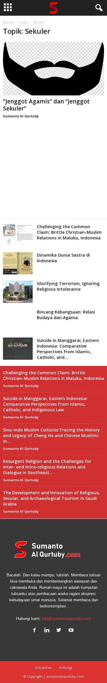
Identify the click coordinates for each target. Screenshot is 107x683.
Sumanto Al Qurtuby (21, 116)
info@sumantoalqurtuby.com (66, 618)
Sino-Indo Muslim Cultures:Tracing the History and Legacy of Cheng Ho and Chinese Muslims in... (51, 435)
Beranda (8, 22)
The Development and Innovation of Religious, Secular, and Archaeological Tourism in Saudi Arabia (51, 498)
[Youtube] (71, 630)
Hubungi (65, 667)
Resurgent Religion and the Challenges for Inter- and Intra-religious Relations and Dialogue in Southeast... (47, 466)
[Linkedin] (48, 630)
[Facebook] (36, 630)
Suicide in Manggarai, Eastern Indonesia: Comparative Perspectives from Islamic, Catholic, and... (68, 348)
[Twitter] (60, 630)
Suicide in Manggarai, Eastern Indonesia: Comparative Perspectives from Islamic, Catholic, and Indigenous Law (45, 404)
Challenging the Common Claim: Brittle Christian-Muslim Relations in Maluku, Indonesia (69, 232)
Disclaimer (43, 667)
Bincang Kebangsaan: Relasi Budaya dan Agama (66, 314)
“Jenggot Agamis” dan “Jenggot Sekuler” (46, 104)
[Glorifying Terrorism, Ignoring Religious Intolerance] (18, 292)
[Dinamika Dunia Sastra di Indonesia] (18, 263)
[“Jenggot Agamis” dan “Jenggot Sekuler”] (53, 68)
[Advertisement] (53, 175)
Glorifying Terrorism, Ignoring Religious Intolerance (68, 286)
